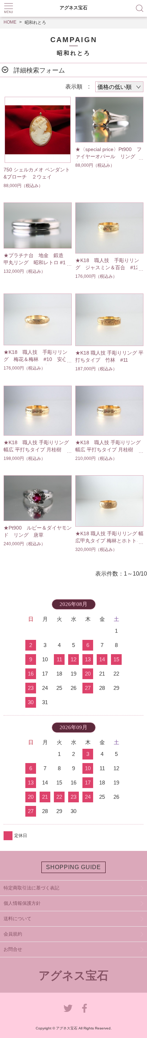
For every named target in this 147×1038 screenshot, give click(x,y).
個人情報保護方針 (22, 903)
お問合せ (13, 949)
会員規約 (13, 934)
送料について (17, 918)
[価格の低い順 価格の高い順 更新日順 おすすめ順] (119, 86)
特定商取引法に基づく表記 (31, 888)
